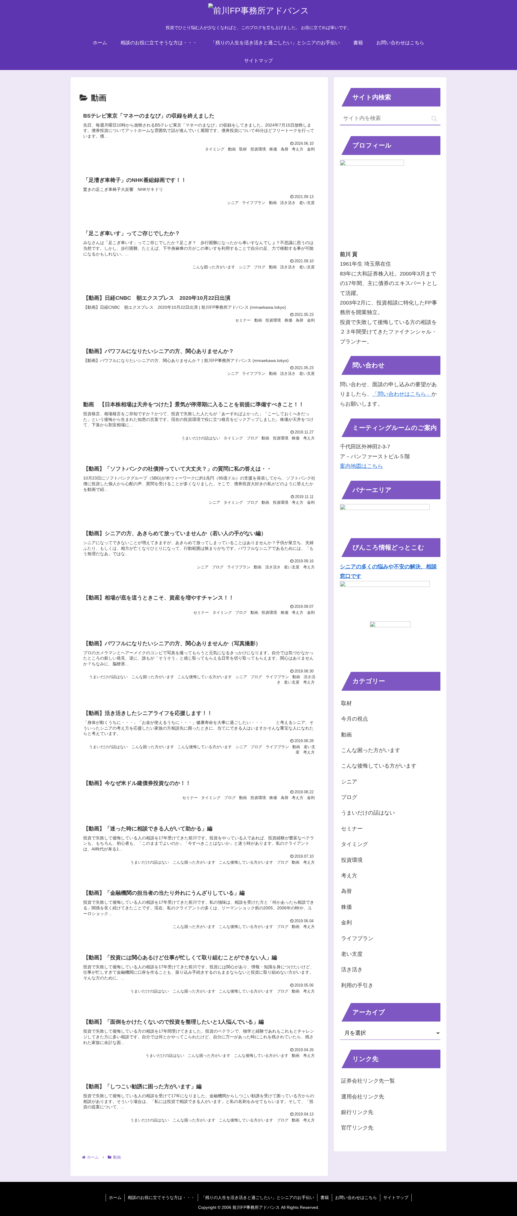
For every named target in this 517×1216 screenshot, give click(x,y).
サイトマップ (395, 1197)
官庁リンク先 (357, 1128)
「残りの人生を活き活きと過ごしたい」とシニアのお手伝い (257, 1197)
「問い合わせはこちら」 (401, 394)
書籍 (324, 1197)
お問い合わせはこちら (356, 1197)
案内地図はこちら (361, 466)
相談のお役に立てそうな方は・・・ (161, 1197)
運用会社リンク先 (362, 1097)
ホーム (115, 1197)
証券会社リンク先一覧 (368, 1081)
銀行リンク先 (357, 1112)
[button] (434, 118)
